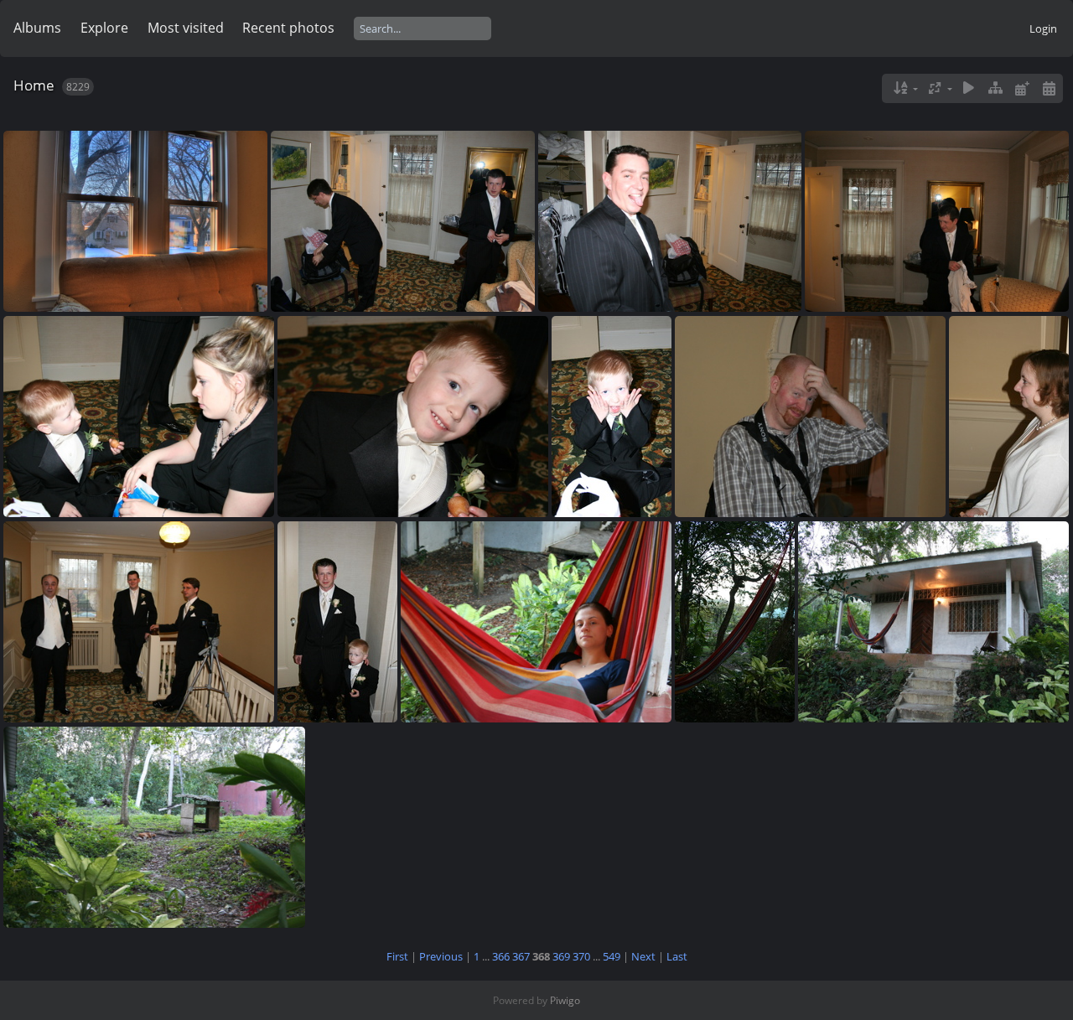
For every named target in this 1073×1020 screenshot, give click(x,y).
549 (611, 956)
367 (521, 956)
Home (33, 85)
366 (501, 956)
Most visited (186, 27)
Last (676, 956)
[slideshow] (969, 88)
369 (561, 956)
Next (643, 956)
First (397, 956)
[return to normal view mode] (996, 88)
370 (581, 956)
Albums (37, 27)
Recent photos (288, 27)
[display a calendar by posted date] (1022, 88)
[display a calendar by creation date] (1049, 88)
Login (1043, 28)
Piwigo (565, 1000)
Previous (441, 956)
